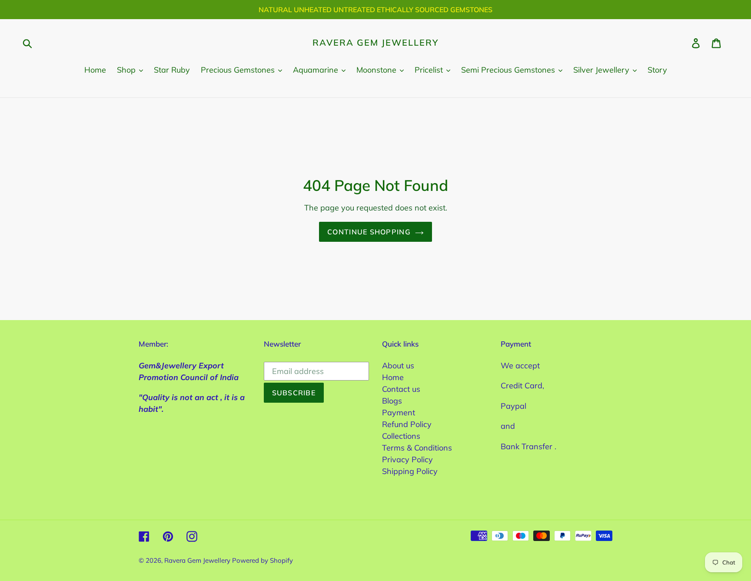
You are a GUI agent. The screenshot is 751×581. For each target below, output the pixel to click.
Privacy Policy (407, 459)
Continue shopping (369, 231)
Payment (398, 412)
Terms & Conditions (417, 448)
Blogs (392, 401)
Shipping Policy (410, 471)
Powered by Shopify (262, 560)
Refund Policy (407, 424)
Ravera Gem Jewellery (375, 42)
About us (398, 366)
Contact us (401, 389)
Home (393, 377)
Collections (401, 436)
